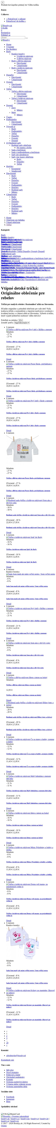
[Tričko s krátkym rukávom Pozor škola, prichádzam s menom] (30, 366)
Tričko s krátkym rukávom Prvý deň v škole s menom (26, 413)
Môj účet (10, 1070)
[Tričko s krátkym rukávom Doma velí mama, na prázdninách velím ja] (30, 887)
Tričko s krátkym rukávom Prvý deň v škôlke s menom (26, 621)
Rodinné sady (17, 190)
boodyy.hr (44, 1119)
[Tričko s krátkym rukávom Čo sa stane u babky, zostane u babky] (30, 742)
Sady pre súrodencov (20, 155)
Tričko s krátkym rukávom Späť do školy (21, 549)
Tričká (8, 89)
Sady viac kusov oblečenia (22, 157)
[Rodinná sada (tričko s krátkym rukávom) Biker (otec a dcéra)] (30, 705)
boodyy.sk (5, 1119)
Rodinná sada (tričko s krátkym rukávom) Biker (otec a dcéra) (29, 717)
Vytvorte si (10, 126)
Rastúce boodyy (18, 54)
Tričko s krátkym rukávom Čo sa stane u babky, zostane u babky (29, 754)
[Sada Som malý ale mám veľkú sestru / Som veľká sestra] (22, 958)
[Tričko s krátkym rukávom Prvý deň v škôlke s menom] (29, 608)
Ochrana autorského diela (16, 1086)
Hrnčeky (9, 166)
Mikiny (20, 110)
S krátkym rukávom (25, 56)
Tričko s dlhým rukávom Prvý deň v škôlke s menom (25, 342)
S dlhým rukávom (24, 58)
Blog (8, 1101)
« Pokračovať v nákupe (16, 19)
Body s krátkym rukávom (21, 68)
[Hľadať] (27, 38)
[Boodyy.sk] (6, 25)
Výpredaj (10, 47)
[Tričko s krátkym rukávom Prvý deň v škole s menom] (29, 401)
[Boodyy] (5, 40)
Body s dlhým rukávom (21, 61)
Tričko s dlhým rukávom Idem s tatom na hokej (23, 685)
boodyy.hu (25, 1119)
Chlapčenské (22, 65)
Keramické (15, 169)
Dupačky (10, 75)
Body (8, 51)
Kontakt (9, 1079)
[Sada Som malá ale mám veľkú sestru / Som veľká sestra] (30, 574)
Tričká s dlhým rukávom (21, 91)
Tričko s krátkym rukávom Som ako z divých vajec (25, 655)
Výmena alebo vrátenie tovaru (18, 1084)
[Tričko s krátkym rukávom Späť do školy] (24, 537)
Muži (13, 112)
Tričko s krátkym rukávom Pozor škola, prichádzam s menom (29, 378)
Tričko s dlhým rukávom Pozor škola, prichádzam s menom (28, 478)
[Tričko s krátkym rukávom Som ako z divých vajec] (28, 643)
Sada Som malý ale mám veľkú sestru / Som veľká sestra (27, 970)
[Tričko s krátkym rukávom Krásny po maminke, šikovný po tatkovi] (30, 993)
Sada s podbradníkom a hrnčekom (25, 152)
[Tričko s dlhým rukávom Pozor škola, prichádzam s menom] (22, 466)
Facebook (10, 1097)
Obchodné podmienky (15, 1077)
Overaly (9, 82)
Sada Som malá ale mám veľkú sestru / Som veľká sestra (27, 586)
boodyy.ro (14, 1121)
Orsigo (4, 1126)
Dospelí (9, 105)
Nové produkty (12, 1072)
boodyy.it (35, 1119)
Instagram (10, 1099)
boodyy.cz (15, 1119)
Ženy (13, 108)
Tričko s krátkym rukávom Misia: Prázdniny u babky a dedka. (29, 862)
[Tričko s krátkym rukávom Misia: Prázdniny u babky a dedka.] (30, 850)
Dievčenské (21, 63)
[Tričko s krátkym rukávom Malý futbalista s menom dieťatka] (30, 778)
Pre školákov (11, 49)
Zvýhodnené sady (13, 143)
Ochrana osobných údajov (17, 1082)
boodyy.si (5, 1121)
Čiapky (9, 117)
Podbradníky (11, 119)
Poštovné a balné (13, 1075)
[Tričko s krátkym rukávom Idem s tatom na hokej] (27, 813)
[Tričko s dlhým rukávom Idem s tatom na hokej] (26, 677)
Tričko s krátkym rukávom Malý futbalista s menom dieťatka (28, 791)
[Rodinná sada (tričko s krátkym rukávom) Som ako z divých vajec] (30, 503)
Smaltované (16, 171)
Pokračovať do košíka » (16, 21)
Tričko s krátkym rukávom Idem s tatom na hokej (24, 825)
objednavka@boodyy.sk (16, 1055)
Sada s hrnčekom (18, 150)
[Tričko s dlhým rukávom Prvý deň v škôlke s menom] (29, 329)
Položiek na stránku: (9, 320)
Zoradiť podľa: (7, 323)
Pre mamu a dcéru (24, 148)
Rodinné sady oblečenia (21, 145)
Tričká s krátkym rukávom (22, 98)
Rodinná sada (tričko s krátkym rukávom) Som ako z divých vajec (30, 515)
